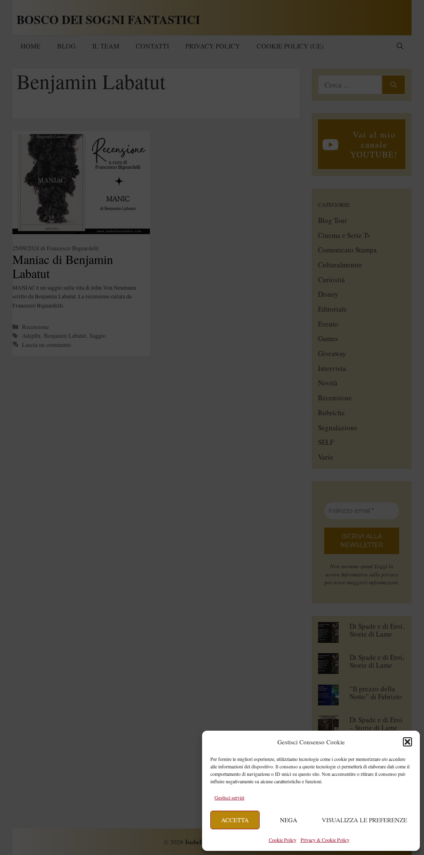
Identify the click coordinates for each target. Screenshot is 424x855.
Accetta (235, 820)
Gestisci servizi (229, 797)
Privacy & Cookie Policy (325, 839)
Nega (288, 820)
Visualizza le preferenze (364, 820)
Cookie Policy (282, 839)
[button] (407, 742)
